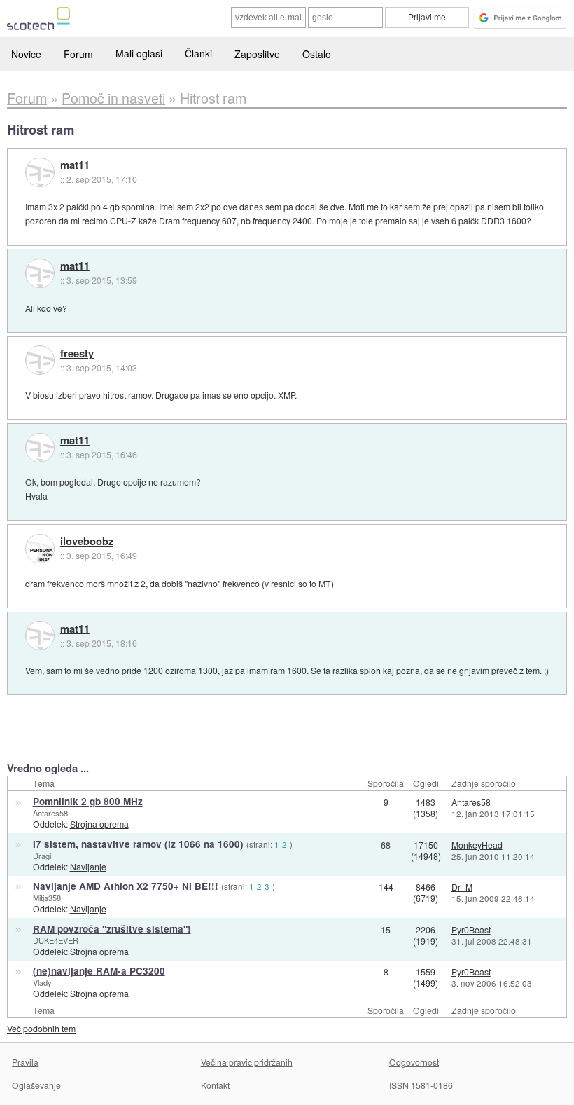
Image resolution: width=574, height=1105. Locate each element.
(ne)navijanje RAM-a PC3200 (99, 970)
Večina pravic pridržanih (247, 1062)
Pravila (25, 1062)
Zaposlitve (257, 54)
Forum (78, 54)
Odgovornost (414, 1062)
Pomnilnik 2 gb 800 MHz (88, 801)
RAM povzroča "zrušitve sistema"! (112, 928)
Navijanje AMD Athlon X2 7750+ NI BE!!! (125, 886)
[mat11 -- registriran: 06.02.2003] (40, 172)
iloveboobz (86, 542)
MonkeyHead (477, 845)
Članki (198, 53)
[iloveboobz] (40, 548)
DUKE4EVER (55, 940)
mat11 (75, 165)
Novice (26, 54)
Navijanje (88, 866)
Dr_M (461, 887)
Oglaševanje (36, 1085)
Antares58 (50, 812)
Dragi (42, 855)
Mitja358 (47, 897)
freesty (77, 354)
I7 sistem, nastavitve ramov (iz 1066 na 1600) (138, 844)
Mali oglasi (138, 53)
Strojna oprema (99, 824)
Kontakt (215, 1085)
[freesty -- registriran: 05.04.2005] (40, 360)
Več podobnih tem (41, 1028)
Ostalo (316, 54)
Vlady (42, 982)
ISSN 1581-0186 (421, 1085)
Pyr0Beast (471, 929)
